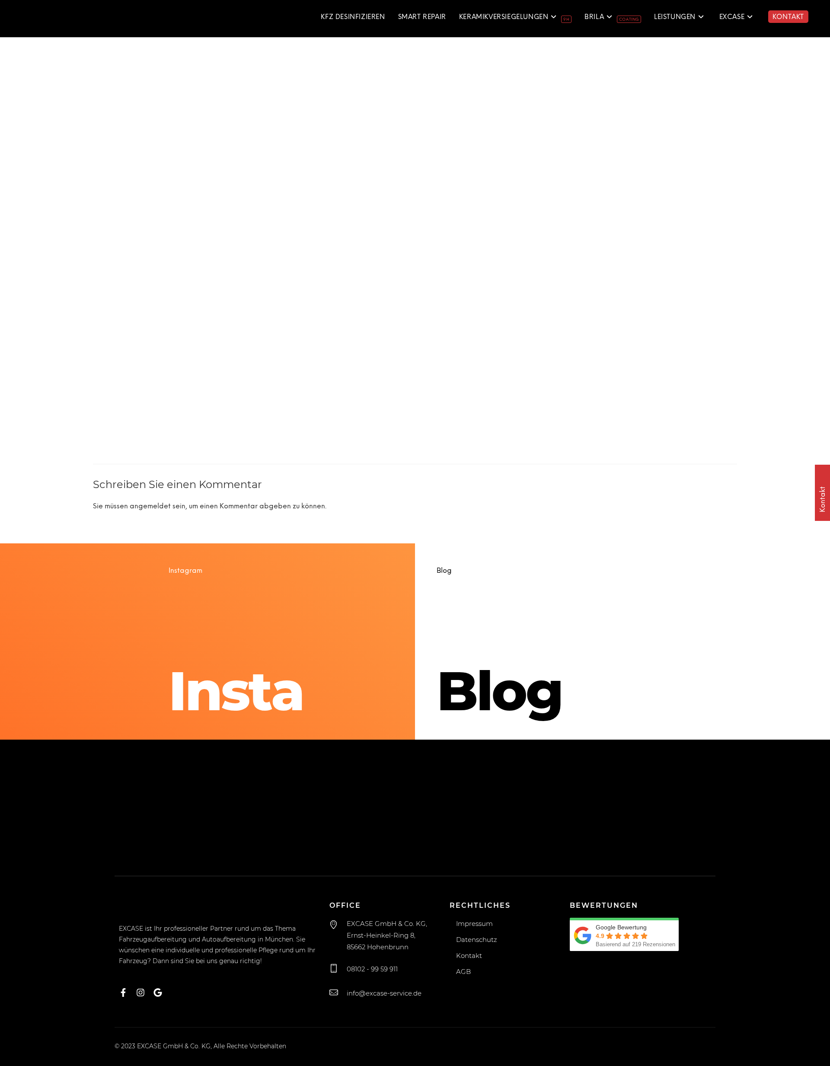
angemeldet (150, 506)
